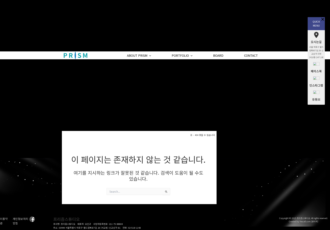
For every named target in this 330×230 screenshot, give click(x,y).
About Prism (137, 55)
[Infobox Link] (316, 46)
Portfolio (180, 55)
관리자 (314, 221)
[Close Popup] (323, 19)
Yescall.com (305, 221)
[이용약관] (4, 221)
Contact (251, 55)
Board (218, 55)
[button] (149, 55)
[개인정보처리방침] (21, 221)
